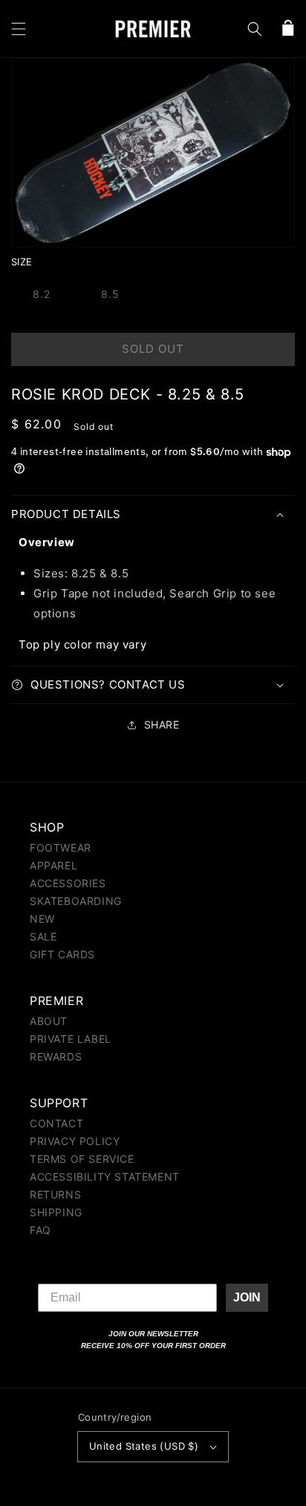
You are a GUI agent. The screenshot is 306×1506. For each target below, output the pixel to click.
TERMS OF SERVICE (82, 1158)
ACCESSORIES (68, 883)
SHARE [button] (162, 724)
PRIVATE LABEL (70, 1038)
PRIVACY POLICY (75, 1141)
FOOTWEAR (60, 847)
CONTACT (56, 1123)
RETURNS (55, 1194)
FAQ (40, 1230)
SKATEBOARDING (76, 901)
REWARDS (56, 1056)
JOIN (247, 1297)
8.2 (42, 294)
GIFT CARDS (62, 954)
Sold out (153, 349)
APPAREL (53, 865)
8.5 (110, 294)
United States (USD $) (143, 1446)
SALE (43, 936)
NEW (42, 918)
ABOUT (49, 1021)
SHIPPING (56, 1212)
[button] (18, 29)
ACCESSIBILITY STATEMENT (105, 1176)
